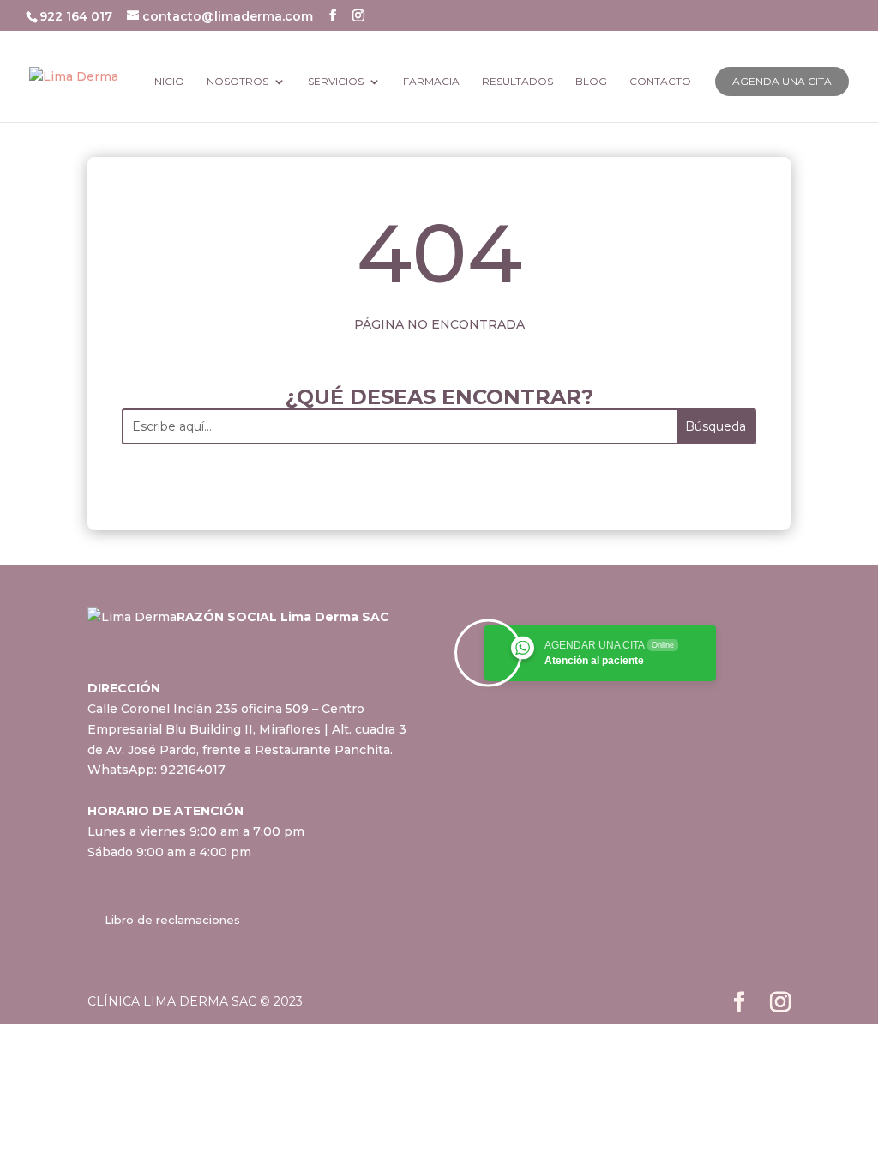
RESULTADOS (517, 82)
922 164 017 (77, 16)
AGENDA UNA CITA (782, 81)
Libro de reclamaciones (172, 920)
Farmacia (431, 82)
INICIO (168, 82)
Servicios (336, 82)
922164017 (193, 769)
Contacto (660, 82)
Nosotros (237, 82)
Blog (591, 82)
